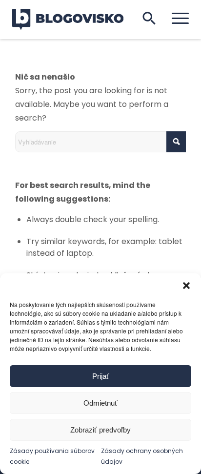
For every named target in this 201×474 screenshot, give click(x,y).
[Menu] (175, 18)
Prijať (100, 376)
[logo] (74, 19)
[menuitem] (175, 18)
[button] (186, 285)
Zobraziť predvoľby (100, 430)
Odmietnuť (100, 403)
